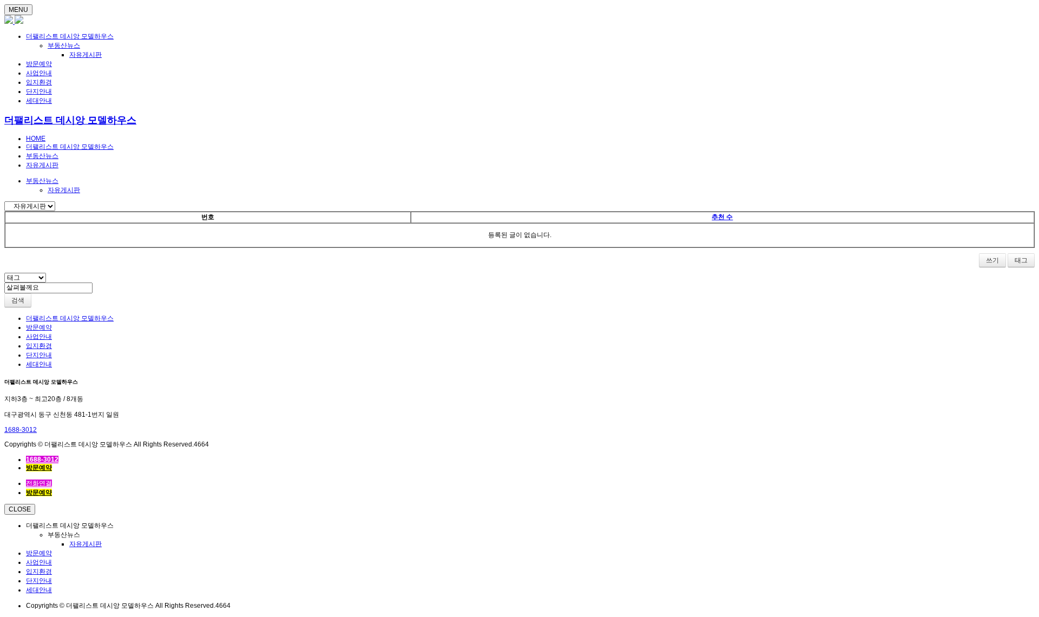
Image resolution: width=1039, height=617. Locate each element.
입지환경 (39, 82)
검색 (17, 300)
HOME (35, 138)
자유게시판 (85, 54)
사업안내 (39, 73)
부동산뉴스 (64, 45)
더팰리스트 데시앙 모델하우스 (70, 36)
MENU (18, 10)
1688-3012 (20, 430)
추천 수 (722, 217)
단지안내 (39, 91)
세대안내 (39, 100)
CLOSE (20, 509)
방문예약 (39, 64)
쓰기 (992, 260)
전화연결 (39, 483)
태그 (1021, 260)
